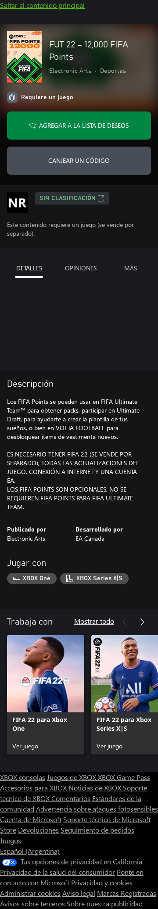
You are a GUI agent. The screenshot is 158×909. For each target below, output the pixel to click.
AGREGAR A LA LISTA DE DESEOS (84, 125)
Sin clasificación (68, 198)
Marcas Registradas (126, 893)
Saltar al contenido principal (42, 5)
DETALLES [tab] (29, 268)
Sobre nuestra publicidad (105, 903)
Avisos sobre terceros (32, 903)
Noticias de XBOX (95, 787)
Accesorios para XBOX (34, 787)
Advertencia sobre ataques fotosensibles (97, 808)
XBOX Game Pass (124, 777)
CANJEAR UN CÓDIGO (79, 160)
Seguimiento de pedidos (97, 829)
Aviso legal (78, 893)
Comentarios (70, 798)
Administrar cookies (30, 893)
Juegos (10, 840)
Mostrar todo (94, 620)
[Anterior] (124, 622)
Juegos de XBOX (72, 777)
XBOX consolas (22, 777)
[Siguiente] (142, 622)
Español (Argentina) (30, 850)
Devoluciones (38, 829)
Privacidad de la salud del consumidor (57, 872)
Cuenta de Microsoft (30, 819)
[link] (45, 695)
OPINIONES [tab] (81, 268)
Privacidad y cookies (102, 882)
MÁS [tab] (130, 268)
